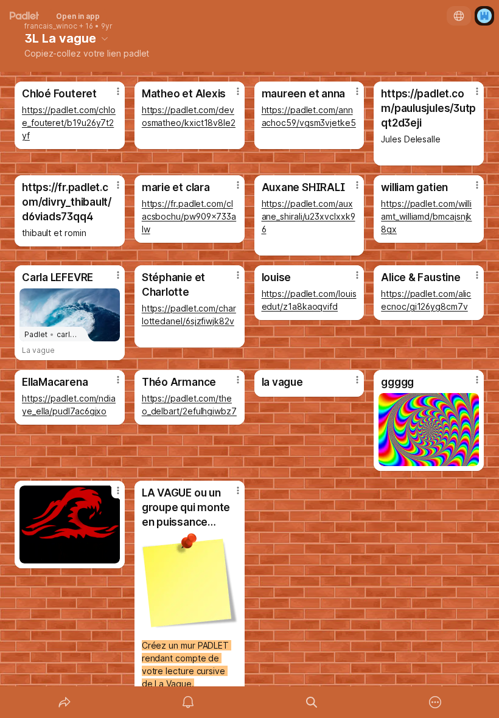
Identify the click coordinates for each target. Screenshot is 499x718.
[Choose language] (459, 16)
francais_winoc (50, 26)
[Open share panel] (64, 702)
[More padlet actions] (435, 702)
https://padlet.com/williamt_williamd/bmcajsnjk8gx (426, 216)
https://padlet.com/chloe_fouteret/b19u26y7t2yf (69, 123)
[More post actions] (110, 96)
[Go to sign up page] (484, 16)
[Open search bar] (311, 702)
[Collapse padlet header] (104, 38)
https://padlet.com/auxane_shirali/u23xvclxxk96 (308, 216)
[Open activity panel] (188, 702)
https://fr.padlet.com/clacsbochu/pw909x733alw (189, 216)
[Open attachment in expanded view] (429, 429)
